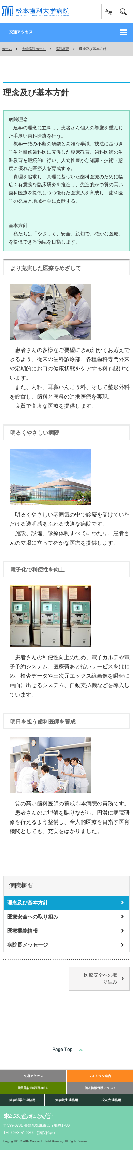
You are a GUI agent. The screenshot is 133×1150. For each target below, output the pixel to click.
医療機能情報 (22, 931)
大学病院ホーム (34, 49)
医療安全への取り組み (32, 917)
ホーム (7, 49)
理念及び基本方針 (27, 902)
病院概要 (62, 49)
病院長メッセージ (27, 945)
